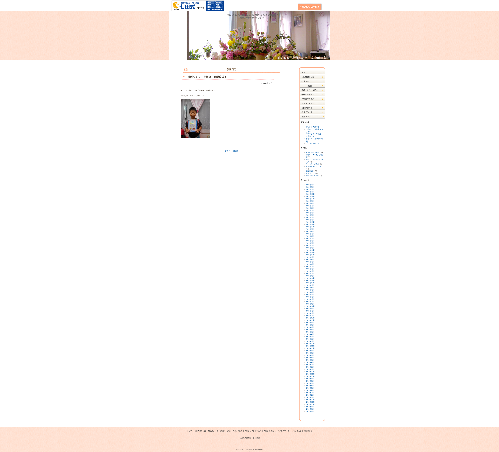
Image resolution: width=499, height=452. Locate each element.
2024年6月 (310, 208)
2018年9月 (310, 351)
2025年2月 (310, 189)
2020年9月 (310, 309)
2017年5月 (310, 388)
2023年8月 (310, 231)
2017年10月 (310, 376)
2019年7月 (310, 327)
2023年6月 (310, 236)
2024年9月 (310, 201)
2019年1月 (310, 341)
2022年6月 (310, 264)
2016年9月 (310, 407)
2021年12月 (310, 278)
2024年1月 (310, 220)
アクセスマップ (283, 431)
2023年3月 (310, 243)
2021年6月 (310, 292)
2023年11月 (310, 224)
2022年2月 (310, 273)
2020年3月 (310, 313)
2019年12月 (310, 318)
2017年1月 (310, 397)
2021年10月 (310, 283)
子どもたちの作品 (312, 164)
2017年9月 (310, 379)
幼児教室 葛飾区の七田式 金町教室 (301, 58)
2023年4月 (310, 241)
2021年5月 (310, 294)
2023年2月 (310, 245)
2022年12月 (310, 250)
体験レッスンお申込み (253, 431)
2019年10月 (310, 320)
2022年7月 (310, 262)
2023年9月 (310, 229)
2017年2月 (310, 395)
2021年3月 (310, 299)
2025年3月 (310, 187)
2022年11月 (310, 252)
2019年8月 (310, 325)
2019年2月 (310, 339)
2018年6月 (310, 358)
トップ (189, 431)
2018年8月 (310, 353)
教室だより (308, 431)
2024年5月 (310, 210)
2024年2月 (310, 217)
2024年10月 (310, 199)
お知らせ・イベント (313, 166)
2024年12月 (310, 194)
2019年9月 (310, 323)
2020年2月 (310, 316)
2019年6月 (310, 330)
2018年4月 (310, 362)
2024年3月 (310, 215)
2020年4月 (310, 311)
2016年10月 (310, 404)
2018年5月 (310, 360)
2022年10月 (310, 255)
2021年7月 (310, 290)
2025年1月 (310, 192)
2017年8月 (310, 381)
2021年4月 (310, 297)
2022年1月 (310, 276)
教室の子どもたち (312, 152)
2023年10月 (310, 227)
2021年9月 (310, 285)
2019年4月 (310, 334)
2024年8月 (310, 203)
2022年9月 (310, 257)
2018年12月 (310, 344)
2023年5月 (310, 238)
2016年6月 (310, 409)
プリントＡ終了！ (312, 127)
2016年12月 (310, 400)
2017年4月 (310, 390)
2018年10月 (310, 348)
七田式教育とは (200, 431)
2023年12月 (310, 222)
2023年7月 (310, 234)
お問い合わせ (296, 431)
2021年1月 (310, 304)
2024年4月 (310, 213)
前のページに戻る (231, 151)
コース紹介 (221, 431)
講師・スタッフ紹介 (235, 431)
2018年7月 (310, 355)
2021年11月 (310, 280)
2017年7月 (310, 383)
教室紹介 (211, 431)
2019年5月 (310, 332)
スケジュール (311, 173)
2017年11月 (310, 374)
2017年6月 (310, 386)
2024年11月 (310, 196)
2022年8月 (310, 259)
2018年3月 (310, 365)
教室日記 (309, 171)
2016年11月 (310, 402)
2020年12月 (310, 306)
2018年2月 (310, 367)
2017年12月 (310, 372)
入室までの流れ (269, 431)
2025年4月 (310, 185)
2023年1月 (310, 248)
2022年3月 (310, 271)
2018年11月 (310, 346)
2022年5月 (310, 266)
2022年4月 (310, 269)
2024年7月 (310, 206)
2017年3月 (310, 393)
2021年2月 (310, 302)
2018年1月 (310, 369)
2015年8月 (310, 411)
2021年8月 (310, 287)
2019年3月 (310, 337)
